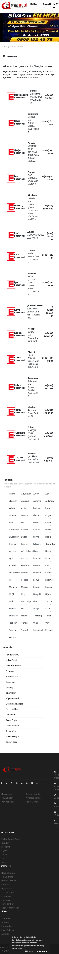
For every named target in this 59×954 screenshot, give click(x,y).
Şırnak (24, 615)
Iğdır (11, 558)
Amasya (25, 501)
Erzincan (13, 544)
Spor (3, 858)
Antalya (37, 501)
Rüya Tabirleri (12, 698)
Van (47, 622)
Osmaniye (26, 601)
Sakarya (49, 601)
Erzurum (25, 544)
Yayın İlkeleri (7, 797)
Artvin (12, 508)
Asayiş (4, 862)
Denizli (48, 529)
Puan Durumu (12, 676)
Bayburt (25, 515)
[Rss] (28, 783)
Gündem (5, 843)
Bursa (48, 522)
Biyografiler (10, 731)
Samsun (13, 608)
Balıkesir (37, 508)
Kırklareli (49, 630)
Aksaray (13, 501)
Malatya (13, 587)
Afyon (36, 493)
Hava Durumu (12, 654)
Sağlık (4, 854)
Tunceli (24, 622)
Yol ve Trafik (11, 660)
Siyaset (4, 850)
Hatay (48, 551)
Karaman (37, 565)
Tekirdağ (37, 615)
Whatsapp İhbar (33, 797)
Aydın (23, 508)
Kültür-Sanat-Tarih (10, 839)
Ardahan (49, 501)
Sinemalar (6, 896)
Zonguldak (38, 630)
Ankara (12, 637)
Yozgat (24, 630)
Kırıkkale (37, 572)
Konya (36, 579)
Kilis (10, 579)
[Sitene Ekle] (38, 783)
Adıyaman (26, 493)
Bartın (48, 508)
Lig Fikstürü (6, 888)
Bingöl (48, 515)
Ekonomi (5, 846)
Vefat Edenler (12, 725)
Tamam (42, 951)
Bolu (23, 522)
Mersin (48, 587)
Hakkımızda (6, 794)
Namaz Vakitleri (13, 665)
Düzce (24, 536)
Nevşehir (37, 594)
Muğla (12, 594)
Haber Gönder (32, 801)
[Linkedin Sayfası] (23, 783)
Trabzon (13, 622)
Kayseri (24, 572)
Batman (13, 515)
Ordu (11, 601)
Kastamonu (14, 572)
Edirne (36, 536)
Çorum (36, 529)
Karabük (25, 565)
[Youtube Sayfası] (18, 783)
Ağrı (47, 493)
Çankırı (24, 529)
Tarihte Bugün (12, 736)
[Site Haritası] (33, 783)
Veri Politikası (7, 801)
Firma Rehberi (12, 709)
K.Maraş (13, 565)
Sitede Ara (6, 918)
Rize (35, 601)
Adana (12, 493)
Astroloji (9, 687)
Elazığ (48, 536)
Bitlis (11, 522)
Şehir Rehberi (7, 903)
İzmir (47, 558)
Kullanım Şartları (33, 794)
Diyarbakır (14, 536)
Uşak (35, 622)
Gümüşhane (27, 551)
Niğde (48, 594)
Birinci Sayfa (11, 720)
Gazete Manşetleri (14, 703)
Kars (47, 565)
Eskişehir (37, 544)
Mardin (36, 587)
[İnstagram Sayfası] (13, 783)
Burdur (36, 522)
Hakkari (36, 551)
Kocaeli (24, 579)
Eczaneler (10, 682)
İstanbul (37, 558)
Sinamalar (10, 692)
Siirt (23, 608)
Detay (30, 951)
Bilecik (36, 515)
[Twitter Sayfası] (7, 783)
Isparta (24, 558)
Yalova (12, 630)
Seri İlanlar (10, 714)
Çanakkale (14, 529)
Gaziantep (50, 544)
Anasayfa (6, 46)
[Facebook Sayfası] (2, 783)
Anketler (5, 922)
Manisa (24, 587)
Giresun (13, 551)
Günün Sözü (11, 742)
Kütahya (49, 579)
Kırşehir (48, 572)
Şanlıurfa (13, 615)
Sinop (36, 608)
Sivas (47, 608)
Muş (23, 594)
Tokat (48, 615)
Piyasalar (9, 671)
